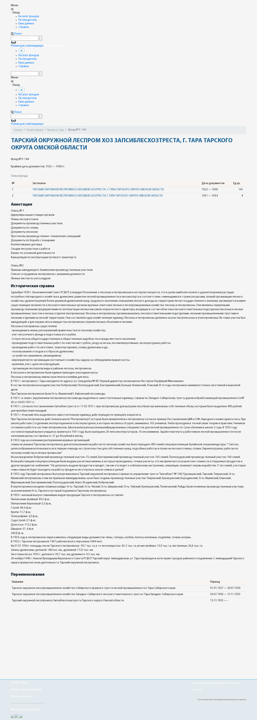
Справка (23, 27)
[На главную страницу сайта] (21, 50)
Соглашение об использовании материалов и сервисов (222, 700)
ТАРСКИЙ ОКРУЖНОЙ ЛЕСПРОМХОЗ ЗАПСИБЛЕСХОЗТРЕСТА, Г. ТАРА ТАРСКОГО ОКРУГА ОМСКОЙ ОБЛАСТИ (98, 195)
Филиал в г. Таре (55, 130)
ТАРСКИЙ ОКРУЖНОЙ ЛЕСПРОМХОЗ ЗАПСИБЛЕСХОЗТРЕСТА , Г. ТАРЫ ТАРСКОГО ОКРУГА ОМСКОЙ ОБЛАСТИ (98, 189)
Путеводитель (27, 20)
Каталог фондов (28, 16)
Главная (18, 130)
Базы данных (26, 23)
